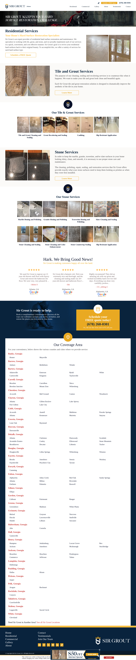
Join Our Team (45, 639)
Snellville (72, 517)
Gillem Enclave (45, 401)
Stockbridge (103, 546)
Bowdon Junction (16, 386)
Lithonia (72, 444)
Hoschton (43, 554)
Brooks (12, 459)
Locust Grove (74, 543)
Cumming (13, 470)
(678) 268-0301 (125, 3)
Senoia (71, 459)
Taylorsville (73, 376)
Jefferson (43, 557)
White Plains (74, 507)
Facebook (44, 644)
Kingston (43, 376)
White (101, 372)
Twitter (48, 644)
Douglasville (14, 452)
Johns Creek (44, 478)
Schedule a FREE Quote (109, 3)
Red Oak (72, 478)
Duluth (12, 521)
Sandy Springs (104, 478)
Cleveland (13, 617)
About (106, 6)
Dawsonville (14, 430)
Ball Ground (44, 394)
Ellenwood (73, 441)
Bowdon (13, 383)
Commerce (14, 557)
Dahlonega (14, 565)
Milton (42, 481)
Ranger (72, 499)
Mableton (72, 412)
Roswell (72, 484)
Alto (11, 528)
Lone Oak (13, 423)
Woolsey (102, 459)
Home (8, 632)
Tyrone (72, 463)
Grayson (43, 514)
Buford (12, 514)
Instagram (39, 644)
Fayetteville (14, 463)
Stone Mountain (105, 441)
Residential (73, 6)
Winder (72, 365)
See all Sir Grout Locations (48, 622)
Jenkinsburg (44, 543)
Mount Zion (44, 386)
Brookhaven (14, 444)
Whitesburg (73, 386)
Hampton (13, 543)
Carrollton (43, 383)
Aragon (12, 587)
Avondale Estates (16, 441)
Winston (102, 452)
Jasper (12, 580)
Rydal (71, 372)
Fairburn (13, 484)
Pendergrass (73, 554)
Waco (71, 383)
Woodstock (103, 394)
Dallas (12, 572)
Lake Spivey (74, 401)
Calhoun (13, 499)
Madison (43, 507)
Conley (42, 441)
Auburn (12, 365)
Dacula (12, 517)
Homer (12, 357)
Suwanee (72, 521)
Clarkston (43, 438)
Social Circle (44, 610)
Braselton (13, 554)
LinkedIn (57, 644)
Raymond (43, 423)
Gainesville (14, 536)
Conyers (13, 595)
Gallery (96, 6)
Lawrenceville (45, 517)
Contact (128, 6)
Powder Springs (105, 412)
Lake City (43, 405)
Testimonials (117, 6)
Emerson (43, 372)
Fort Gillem (14, 405)
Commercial (85, 6)
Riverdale (73, 481)
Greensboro (14, 507)
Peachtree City (45, 463)
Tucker (102, 444)
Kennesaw (43, 415)
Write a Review (98, 3)
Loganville (14, 610)
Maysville (43, 357)
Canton (72, 394)
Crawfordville (15, 602)
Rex (100, 543)
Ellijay (12, 492)
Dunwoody (73, 438)
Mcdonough (73, 546)
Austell (42, 412)
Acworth (13, 394)
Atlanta (12, 401)
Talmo (71, 557)
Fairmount (43, 499)
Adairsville (14, 372)
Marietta (72, 415)
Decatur (42, 444)
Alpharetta (13, 478)
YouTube (52, 644)
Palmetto (43, 484)
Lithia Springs (45, 452)
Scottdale (102, 438)
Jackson (12, 546)
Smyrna (102, 415)
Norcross (72, 514)
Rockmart (43, 587)
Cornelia (43, 528)
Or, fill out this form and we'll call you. (98, 328)
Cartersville (14, 376)
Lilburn (42, 521)
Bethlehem (44, 365)
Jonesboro (43, 459)
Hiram (42, 572)
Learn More (67, 93)
